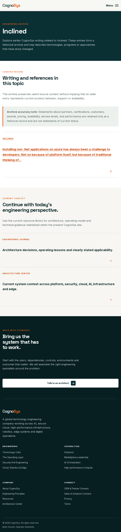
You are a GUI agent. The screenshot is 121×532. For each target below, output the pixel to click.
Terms (67, 504)
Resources (8, 498)
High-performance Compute (78, 467)
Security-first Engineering (15, 462)
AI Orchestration (72, 462)
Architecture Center (12, 504)
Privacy (68, 498)
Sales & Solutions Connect (77, 493)
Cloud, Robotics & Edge (14, 467)
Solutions (69, 452)
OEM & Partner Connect (76, 488)
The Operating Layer (13, 457)
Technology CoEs (12, 452)
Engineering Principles (14, 493)
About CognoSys (11, 488)
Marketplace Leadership (76, 457)
